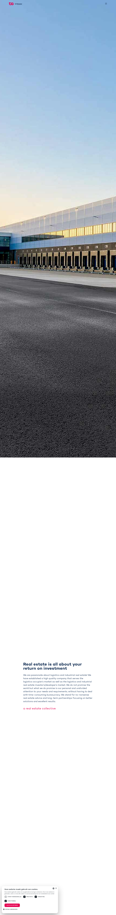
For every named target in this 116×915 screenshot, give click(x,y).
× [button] (56, 888)
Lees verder (51, 893)
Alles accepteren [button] (12, 905)
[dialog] (30, 899)
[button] (11, 909)
